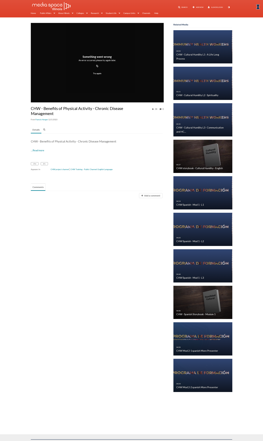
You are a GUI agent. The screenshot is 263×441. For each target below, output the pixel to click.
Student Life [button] (111, 13)
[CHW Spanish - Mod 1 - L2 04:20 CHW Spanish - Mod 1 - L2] (202, 229)
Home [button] (33, 13)
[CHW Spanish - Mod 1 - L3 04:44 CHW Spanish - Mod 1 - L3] (202, 266)
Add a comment (152, 195)
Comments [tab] (38, 187)
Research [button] (95, 13)
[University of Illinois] (258, 7)
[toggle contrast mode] (228, 7)
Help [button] (156, 13)
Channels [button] (146, 13)
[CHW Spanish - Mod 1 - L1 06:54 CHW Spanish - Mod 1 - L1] (202, 193)
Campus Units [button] (129, 13)
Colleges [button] (80, 13)
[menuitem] (35, 13)
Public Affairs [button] (45, 13)
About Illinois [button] (64, 13)
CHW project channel (60, 169)
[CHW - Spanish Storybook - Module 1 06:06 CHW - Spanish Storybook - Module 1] (202, 302)
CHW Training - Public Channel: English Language (91, 169)
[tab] (36, 129)
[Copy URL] (97, 66)
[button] (182, 7)
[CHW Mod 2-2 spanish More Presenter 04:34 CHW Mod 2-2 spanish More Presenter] (202, 375)
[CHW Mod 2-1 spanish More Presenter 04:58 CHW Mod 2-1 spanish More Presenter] (202, 339)
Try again (97, 73)
